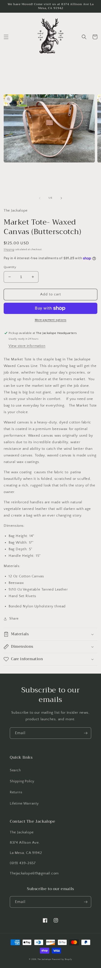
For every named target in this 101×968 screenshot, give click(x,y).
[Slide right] (61, 198)
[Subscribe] (85, 733)
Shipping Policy (22, 781)
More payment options (50, 320)
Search (15, 770)
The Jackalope (44, 959)
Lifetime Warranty (24, 804)
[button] (6, 37)
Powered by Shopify (62, 959)
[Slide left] (39, 198)
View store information (27, 346)
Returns (16, 792)
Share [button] (14, 619)
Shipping (9, 249)
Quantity (10, 267)
